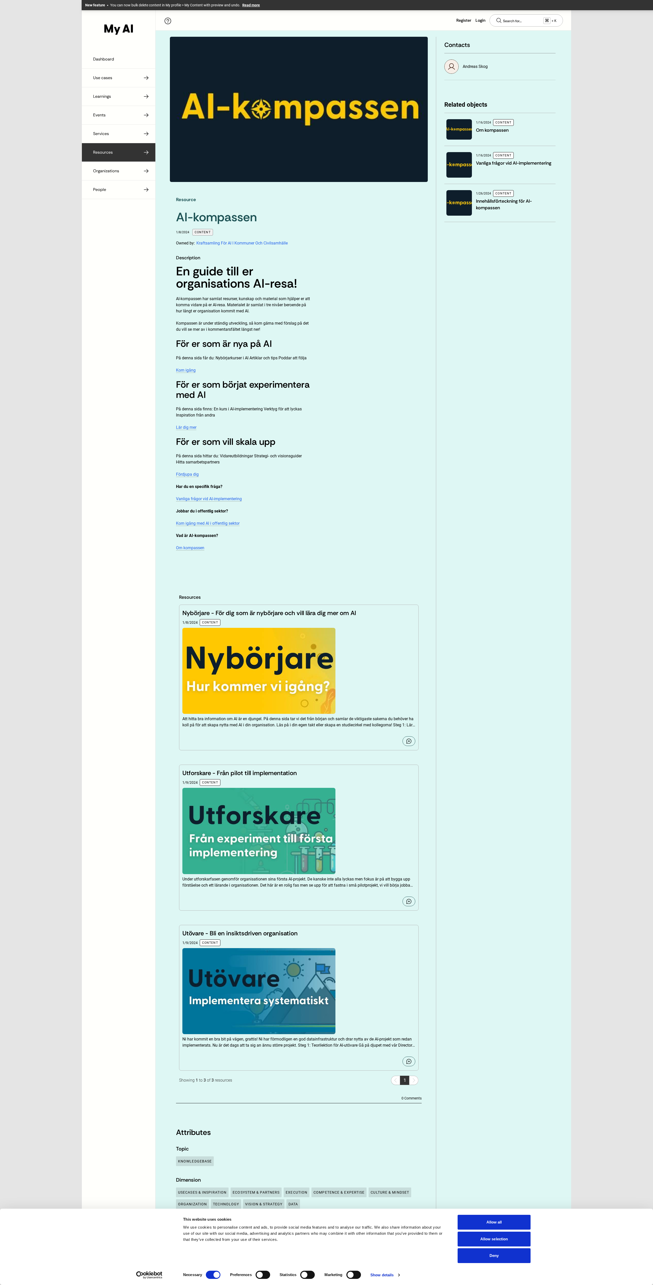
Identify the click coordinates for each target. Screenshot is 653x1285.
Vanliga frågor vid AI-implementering (209, 498)
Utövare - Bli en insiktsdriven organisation (240, 933)
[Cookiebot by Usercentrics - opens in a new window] (149, 1275)
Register (463, 20)
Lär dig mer (186, 427)
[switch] (263, 1275)
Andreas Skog (475, 66)
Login (480, 20)
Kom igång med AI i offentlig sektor (208, 523)
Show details (382, 1275)
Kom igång (186, 370)
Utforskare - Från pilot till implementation (239, 773)
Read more (251, 5)
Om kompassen (190, 547)
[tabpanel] (243, 418)
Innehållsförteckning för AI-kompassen (504, 204)
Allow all (494, 1222)
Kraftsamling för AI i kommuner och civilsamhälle (242, 243)
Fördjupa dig (187, 474)
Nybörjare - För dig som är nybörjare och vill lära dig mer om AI (269, 613)
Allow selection (494, 1239)
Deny (494, 1255)
